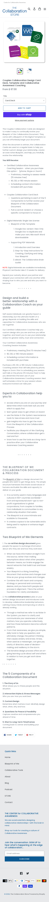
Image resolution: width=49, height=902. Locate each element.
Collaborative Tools (14, 770)
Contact (9, 802)
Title (5, 96)
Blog (7, 783)
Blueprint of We (13, 479)
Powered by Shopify (37, 894)
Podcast (8, 789)
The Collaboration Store (19, 894)
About (7, 776)
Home (7, 757)
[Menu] (44, 8)
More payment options (24, 120)
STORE (8, 796)
